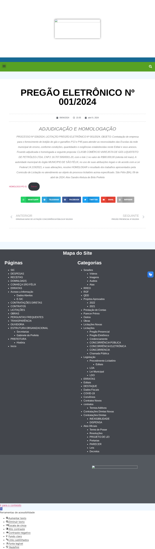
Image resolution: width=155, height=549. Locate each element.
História (21, 342)
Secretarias (23, 331)
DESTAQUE (90, 386)
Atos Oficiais (90, 426)
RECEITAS (17, 277)
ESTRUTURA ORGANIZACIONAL (29, 328)
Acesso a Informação (22, 292)
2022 (92, 302)
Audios (93, 281)
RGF (86, 292)
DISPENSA (96, 422)
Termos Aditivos (98, 408)
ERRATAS (16, 288)
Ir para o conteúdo (10, 505)
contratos (88, 404)
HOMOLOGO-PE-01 (18, 186)
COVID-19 (89, 393)
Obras (87, 321)
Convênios (89, 397)
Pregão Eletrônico (99, 335)
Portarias (94, 440)
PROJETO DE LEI (99, 437)
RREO (87, 288)
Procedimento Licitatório (103, 360)
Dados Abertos (25, 295)
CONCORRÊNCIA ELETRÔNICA (108, 346)
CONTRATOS (18, 306)
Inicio (13, 346)
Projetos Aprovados (94, 299)
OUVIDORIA (17, 324)
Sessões (88, 270)
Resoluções (96, 433)
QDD (86, 295)
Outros (87, 317)
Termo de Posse (98, 429)
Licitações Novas (93, 324)
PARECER (96, 444)
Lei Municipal (97, 371)
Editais (99, 364)
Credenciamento (98, 339)
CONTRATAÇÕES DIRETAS (26, 302)
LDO (92, 375)
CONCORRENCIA (100, 350)
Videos (93, 273)
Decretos (94, 451)
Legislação (89, 357)
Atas (92, 284)
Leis (92, 448)
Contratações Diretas (95, 415)
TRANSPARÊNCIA (21, 321)
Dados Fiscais (91, 389)
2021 (92, 306)
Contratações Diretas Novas (99, 411)
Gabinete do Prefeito (28, 335)
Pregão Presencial (100, 331)
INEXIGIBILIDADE (100, 418)
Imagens (94, 277)
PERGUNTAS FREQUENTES (27, 317)
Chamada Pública (99, 353)
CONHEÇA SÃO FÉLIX (23, 284)
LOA (92, 368)
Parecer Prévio (92, 313)
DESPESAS (17, 273)
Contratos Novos (93, 400)
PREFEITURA (18, 339)
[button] (4, 65)
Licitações (89, 328)
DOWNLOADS (19, 281)
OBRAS (15, 313)
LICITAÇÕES (18, 310)
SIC (13, 270)
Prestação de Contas (95, 310)
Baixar (34, 186)
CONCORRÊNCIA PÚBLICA (105, 342)
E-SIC (20, 299)
